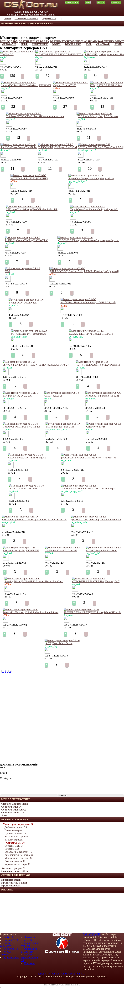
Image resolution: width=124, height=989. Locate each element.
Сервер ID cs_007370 (64, 85)
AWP (89, 44)
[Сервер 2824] (7, 590)
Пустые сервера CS (15, 833)
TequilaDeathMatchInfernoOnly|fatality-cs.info (94, 209)
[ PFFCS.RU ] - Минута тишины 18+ (104, 54)
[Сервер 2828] (63, 312)
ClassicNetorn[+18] (96, 426)
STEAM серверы (14, 839)
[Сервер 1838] (13, 187)
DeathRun (26, 41)
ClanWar (103, 44)
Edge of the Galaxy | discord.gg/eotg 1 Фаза (91, 178)
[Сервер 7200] (79, 125)
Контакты (29, 963)
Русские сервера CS (15, 861)
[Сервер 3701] (48, 436)
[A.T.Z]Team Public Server (58, 643)
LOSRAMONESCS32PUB (23, 488)
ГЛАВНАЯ (44, 973)
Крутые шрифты (11, 885)
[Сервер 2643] (88, 405)
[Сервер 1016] (64, 498)
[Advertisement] (24, 913)
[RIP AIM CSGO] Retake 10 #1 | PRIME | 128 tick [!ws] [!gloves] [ (84, 271)
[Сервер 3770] (47, 652)
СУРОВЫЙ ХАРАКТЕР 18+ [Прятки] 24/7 (95, 581)
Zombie (74, 41)
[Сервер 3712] (86, 63)
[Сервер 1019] (93, 94)
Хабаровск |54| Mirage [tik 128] (102, 395)
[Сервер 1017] (8, 280)
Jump (118, 44)
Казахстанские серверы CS (19, 855)
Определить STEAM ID (29, 950)
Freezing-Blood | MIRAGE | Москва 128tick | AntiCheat (34, 581)
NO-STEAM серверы (16, 836)
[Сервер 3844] (3, 63)
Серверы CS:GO (14, 845)
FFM (7, 271)
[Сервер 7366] (60, 249)
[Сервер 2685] (6, 436)
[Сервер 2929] (75, 590)
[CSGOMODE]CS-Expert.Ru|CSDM (57, 147)
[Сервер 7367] (9, 125)
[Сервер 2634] (52, 280)
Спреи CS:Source (5, 944)
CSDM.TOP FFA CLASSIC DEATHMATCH (59, 54)
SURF (24, 44)
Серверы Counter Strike (15, 871)
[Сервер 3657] (66, 621)
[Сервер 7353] (89, 436)
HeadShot (116, 41)
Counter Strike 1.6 (11, 806)
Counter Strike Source (13, 809)
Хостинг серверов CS (13, 868)
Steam (4, 815)
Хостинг (100, 2)
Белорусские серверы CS (18, 851)
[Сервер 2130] (6, 405)
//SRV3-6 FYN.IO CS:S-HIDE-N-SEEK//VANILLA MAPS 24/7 (37, 364)
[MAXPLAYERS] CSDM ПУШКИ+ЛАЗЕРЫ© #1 (88, 457)
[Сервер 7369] (4, 94)
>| (10, 671)
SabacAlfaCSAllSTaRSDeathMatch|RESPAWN (26, 85)
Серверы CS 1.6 (15, 842)
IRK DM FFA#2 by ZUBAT (18, 395)
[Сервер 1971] (80, 156)
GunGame (9, 44)
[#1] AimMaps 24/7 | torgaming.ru (28, 333)
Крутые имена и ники (14, 882)
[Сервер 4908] (72, 343)
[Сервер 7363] (41, 156)
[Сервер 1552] (5, 528)
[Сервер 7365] (8, 249)
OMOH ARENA (53, 395)
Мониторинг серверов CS (18, 824)
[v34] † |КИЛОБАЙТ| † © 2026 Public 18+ (98, 364)
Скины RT (116, 2)
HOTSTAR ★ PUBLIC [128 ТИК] (29, 178)
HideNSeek (40, 44)
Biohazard (73, 44)
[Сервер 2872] (14, 343)
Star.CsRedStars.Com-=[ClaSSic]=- (18, 147)
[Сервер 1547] (71, 187)
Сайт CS (8, 937)
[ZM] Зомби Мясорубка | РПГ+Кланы (97, 116)
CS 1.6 (55, 973)
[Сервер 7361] (73, 218)
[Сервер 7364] (11, 312)
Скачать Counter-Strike (14, 803)
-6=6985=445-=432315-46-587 (61, 550)
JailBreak (41, 41)
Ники (87, 2)
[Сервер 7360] (9, 218)
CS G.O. (81, 973)
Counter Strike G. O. (12, 812)
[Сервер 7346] (12, 498)
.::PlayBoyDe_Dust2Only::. (23, 302)
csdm (14, 41)
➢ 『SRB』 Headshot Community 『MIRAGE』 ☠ (88, 302)
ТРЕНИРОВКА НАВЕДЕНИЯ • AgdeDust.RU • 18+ (92, 612)
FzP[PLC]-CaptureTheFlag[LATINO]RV (26, 240)
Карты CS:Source (5, 953)
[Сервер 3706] (38, 63)
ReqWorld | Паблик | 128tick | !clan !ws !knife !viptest (30, 612)
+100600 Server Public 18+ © (101, 550)
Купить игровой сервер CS (29, 957)
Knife (56, 44)
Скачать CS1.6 (71, 2)
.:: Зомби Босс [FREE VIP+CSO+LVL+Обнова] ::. (88, 488)
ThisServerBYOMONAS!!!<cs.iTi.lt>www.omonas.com (35, 116)
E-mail (3, 772)
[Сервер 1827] (6, 559)
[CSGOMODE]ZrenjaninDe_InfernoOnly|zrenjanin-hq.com (88, 240)
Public (5, 41)
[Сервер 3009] (5, 621)
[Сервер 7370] (56, 94)
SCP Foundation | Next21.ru (60, 426)
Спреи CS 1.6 (11, 940)
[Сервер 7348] (11, 467)
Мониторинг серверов (29, 944)
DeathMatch (59, 41)
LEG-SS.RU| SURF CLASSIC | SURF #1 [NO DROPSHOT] (34, 519)
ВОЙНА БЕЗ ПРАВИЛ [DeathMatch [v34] (101, 147)
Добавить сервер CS (16, 827)
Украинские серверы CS (18, 864)
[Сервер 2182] (47, 405)
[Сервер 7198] (64, 467)
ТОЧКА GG (7, 54)
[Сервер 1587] (74, 528)
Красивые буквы (11, 879)
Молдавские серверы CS (18, 858)
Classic (86, 41)
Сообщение (6, 778)
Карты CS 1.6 (11, 948)
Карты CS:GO (11, 957)
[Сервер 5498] (6, 374)
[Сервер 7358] (3, 156)
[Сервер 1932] (48, 559)
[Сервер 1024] (79, 374)
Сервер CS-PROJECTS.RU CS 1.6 (21, 426)
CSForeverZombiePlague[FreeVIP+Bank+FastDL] (32, 209)
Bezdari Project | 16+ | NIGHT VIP (21, 550)
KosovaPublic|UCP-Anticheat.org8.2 (27, 457)
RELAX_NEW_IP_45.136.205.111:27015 (91, 333)
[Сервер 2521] (89, 559)
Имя (2, 767)
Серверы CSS (12, 848)
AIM (95, 41)
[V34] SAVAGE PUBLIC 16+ (106, 85)
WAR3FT (103, 41)
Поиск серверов (13, 830)
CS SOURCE (68, 973)
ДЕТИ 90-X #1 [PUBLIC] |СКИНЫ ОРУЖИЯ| (96, 519)
